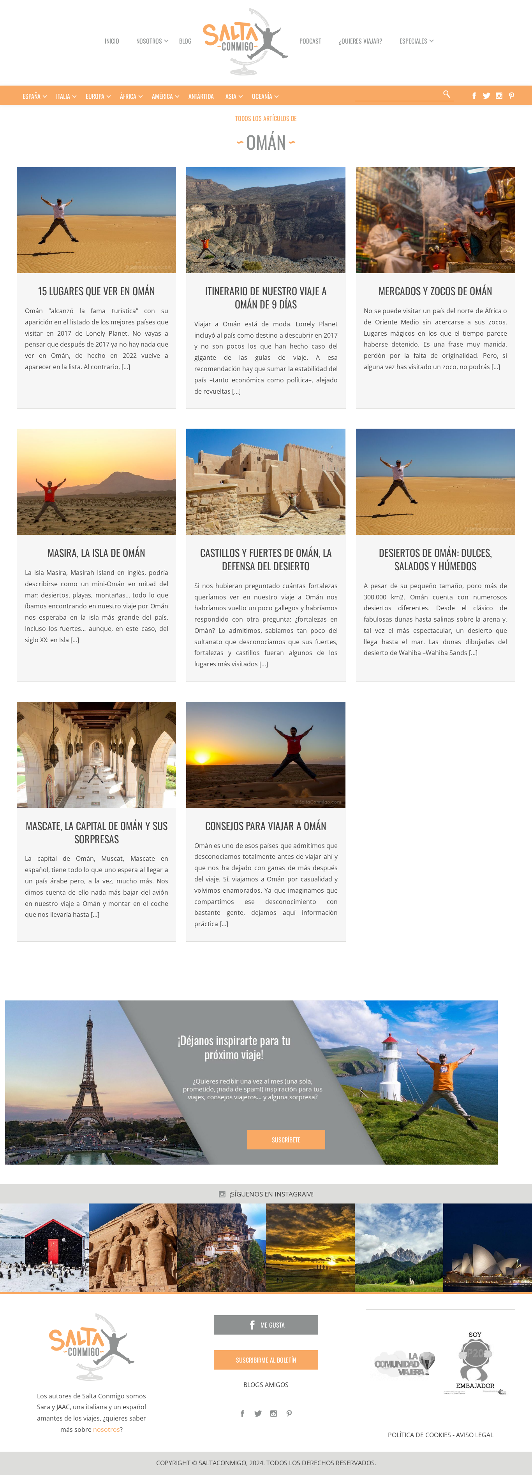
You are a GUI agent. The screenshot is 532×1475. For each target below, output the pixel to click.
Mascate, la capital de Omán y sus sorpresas (96, 832)
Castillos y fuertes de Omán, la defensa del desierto (266, 559)
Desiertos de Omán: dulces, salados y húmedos (435, 559)
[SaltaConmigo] (245, 41)
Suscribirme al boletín (266, 1359)
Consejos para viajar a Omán (265, 825)
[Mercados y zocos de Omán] (435, 220)
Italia (63, 96)
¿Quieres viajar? (360, 41)
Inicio (112, 41)
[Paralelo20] (476, 1363)
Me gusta (273, 1324)
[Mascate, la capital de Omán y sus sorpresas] (96, 755)
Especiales (413, 41)
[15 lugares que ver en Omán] (96, 220)
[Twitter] (484, 95)
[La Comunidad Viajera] (405, 1363)
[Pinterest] (509, 95)
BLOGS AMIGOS (266, 1384)
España (32, 96)
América (162, 96)
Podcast (310, 41)
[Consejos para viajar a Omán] (265, 755)
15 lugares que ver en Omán (96, 290)
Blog (185, 41)
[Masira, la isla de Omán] (96, 482)
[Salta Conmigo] (92, 1346)
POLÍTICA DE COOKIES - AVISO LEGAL (440, 1434)
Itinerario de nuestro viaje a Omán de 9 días (266, 297)
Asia (230, 96)
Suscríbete (286, 1139)
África (128, 96)
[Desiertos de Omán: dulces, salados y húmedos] (435, 482)
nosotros (106, 1429)
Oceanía (262, 96)
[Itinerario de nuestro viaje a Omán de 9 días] (265, 220)
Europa (95, 96)
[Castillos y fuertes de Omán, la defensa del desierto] (265, 482)
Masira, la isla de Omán (96, 552)
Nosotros (149, 41)
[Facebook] (472, 95)
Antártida (201, 96)
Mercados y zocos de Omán (435, 290)
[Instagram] (497, 95)
